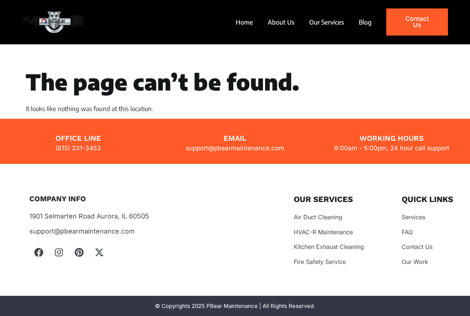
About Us (281, 22)
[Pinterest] (79, 252)
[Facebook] (38, 252)
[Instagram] (59, 252)
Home (244, 22)
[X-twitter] (99, 252)
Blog (365, 22)
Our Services (326, 22)
